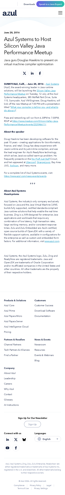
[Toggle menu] (60, 12)
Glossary (8, 399)
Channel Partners (12, 344)
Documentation (42, 316)
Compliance (19, 485)
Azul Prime (9, 310)
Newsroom (40, 344)
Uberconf (31, 162)
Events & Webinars (44, 355)
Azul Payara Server (13, 321)
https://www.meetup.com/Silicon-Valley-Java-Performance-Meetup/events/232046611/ (31, 122)
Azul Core (9, 305)
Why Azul (9, 388)
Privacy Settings (41, 488)
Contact (8, 394)
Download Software (44, 310)
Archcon (14, 165)
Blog (37, 360)
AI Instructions (11, 404)
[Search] (5, 4)
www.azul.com (52, 241)
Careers (8, 383)
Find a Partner (11, 355)
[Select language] (13, 4)
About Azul (10, 373)
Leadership (10, 378)
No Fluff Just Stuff (41, 158)
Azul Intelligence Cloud (16, 326)
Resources (39, 349)
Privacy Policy (35, 485)
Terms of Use (23, 488)
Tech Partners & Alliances (17, 349)
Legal (48, 485)
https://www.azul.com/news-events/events (25, 176)
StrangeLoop (43, 162)
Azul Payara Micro (13, 316)
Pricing (7, 331)
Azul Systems (52, 83)
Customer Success (43, 305)
